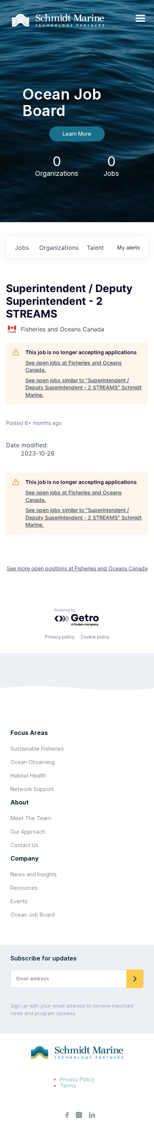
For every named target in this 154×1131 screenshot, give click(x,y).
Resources (24, 888)
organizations (58, 247)
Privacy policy (60, 637)
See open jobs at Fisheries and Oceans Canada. (73, 366)
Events (19, 901)
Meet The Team (30, 818)
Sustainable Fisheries (37, 748)
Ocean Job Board (32, 914)
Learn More (77, 134)
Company (24, 858)
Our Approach (27, 831)
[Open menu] (140, 18)
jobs (22, 247)
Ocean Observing (32, 762)
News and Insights (33, 874)
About (19, 802)
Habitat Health (28, 775)
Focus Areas (29, 732)
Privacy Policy (77, 1079)
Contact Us (24, 845)
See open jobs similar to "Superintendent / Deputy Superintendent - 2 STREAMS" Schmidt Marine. (83, 387)
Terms (68, 1085)
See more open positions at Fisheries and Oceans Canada (77, 568)
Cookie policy (95, 637)
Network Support (32, 789)
